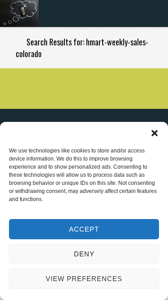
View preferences (84, 278)
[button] (154, 133)
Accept (84, 229)
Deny (84, 254)
